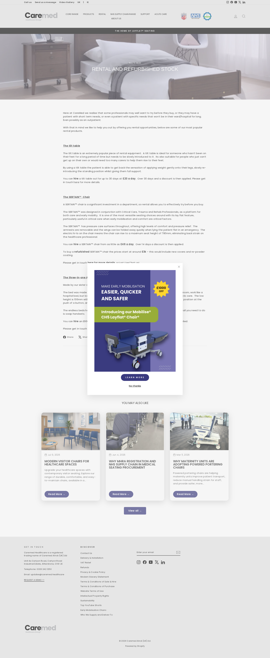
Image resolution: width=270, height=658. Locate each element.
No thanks (135, 385)
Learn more (135, 377)
